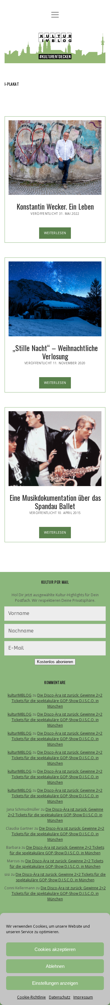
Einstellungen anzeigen (55, 983)
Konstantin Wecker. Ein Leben (55, 157)
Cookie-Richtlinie (31, 997)
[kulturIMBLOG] (55, 59)
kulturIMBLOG (19, 695)
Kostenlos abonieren (55, 661)
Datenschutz (59, 997)
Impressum (83, 997)
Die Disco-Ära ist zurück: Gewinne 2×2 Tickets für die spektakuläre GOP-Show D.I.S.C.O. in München (57, 701)
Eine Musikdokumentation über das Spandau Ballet (55, 448)
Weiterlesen (57, 234)
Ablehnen (55, 966)
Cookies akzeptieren (55, 949)
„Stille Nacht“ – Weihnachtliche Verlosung (55, 298)
